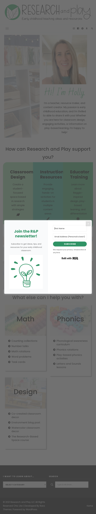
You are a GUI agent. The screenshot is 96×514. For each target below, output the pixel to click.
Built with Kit (70, 258)
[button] (26, 272)
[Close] (88, 223)
